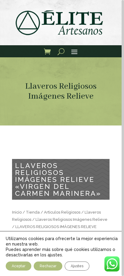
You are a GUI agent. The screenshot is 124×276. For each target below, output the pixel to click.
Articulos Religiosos (62, 212)
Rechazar (48, 266)
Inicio (17, 212)
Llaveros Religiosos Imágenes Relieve (61, 91)
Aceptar (18, 266)
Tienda (33, 212)
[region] (62, 138)
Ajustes (77, 266)
